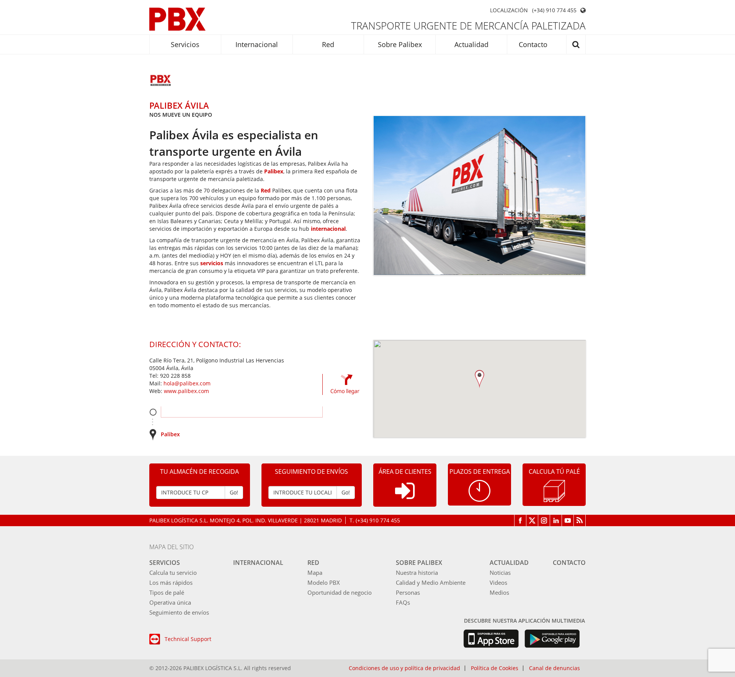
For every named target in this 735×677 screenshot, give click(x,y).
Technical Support (188, 639)
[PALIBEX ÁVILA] (160, 81)
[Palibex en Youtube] (568, 520)
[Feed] (580, 520)
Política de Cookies (494, 668)
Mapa (314, 572)
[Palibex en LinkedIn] (556, 520)
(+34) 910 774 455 (554, 10)
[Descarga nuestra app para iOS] (491, 639)
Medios (499, 592)
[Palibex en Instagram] (544, 520)
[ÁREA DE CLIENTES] (405, 497)
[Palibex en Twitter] (532, 520)
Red (328, 44)
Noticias (500, 572)
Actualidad (471, 44)
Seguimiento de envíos (179, 612)
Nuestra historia (417, 572)
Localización (509, 10)
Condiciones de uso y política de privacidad (404, 668)
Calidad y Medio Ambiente (431, 582)
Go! (234, 492)
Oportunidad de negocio (339, 592)
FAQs (403, 602)
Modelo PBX (323, 582)
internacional (328, 228)
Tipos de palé (166, 592)
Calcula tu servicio (173, 572)
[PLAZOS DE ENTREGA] (479, 490)
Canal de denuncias (554, 668)
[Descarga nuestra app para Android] (552, 639)
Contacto (533, 44)
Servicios (185, 44)
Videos (498, 582)
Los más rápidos (171, 582)
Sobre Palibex (400, 44)
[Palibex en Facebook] (520, 520)
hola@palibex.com (187, 383)
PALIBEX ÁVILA (179, 105)
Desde (153, 412)
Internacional (256, 44)
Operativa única (170, 602)
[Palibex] (177, 19)
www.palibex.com (186, 391)
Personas (408, 592)
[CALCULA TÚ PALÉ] (554, 490)
